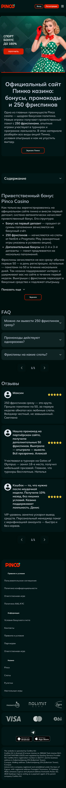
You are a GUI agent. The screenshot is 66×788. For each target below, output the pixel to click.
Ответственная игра (14, 596)
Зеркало (33, 297)
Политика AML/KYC (14, 603)
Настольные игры (13, 690)
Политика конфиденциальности (20, 588)
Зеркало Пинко (33, 150)
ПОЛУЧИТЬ (13, 51)
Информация (13, 613)
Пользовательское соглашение (20, 580)
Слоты (7, 675)
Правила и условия (16, 573)
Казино (11, 660)
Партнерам (10, 643)
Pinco (7, 667)
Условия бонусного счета (17, 620)
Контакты (9, 628)
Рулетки (8, 683)
